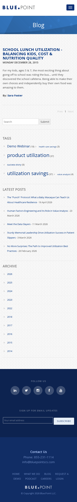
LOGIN (60, 478)
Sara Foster (15, 95)
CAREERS (46, 478)
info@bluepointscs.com (38, 462)
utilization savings (27, 173)
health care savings (47, 146)
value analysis (63, 174)
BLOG (47, 474)
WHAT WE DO (32, 474)
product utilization (28, 155)
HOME (16, 474)
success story (14, 164)
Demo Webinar (18, 146)
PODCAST (31, 478)
